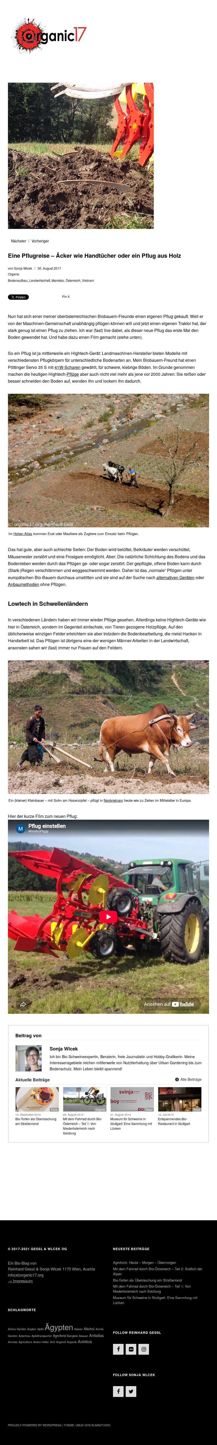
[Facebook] (118, 1349)
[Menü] (14, 7)
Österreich (73, 280)
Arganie (72, 1342)
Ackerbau (24, 1336)
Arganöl (61, 1342)
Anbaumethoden (23, 584)
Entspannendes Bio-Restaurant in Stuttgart (174, 1121)
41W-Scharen (67, 367)
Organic (13, 274)
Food (54, 1109)
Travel (148, 1109)
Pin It (65, 296)
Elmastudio (101, 1425)
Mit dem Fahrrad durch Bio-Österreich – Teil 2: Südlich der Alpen (157, 1271)
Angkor (31, 1329)
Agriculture (25, 1342)
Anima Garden (17, 1329)
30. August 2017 (49, 268)
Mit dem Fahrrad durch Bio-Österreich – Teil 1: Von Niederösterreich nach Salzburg (82, 1125)
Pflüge (73, 374)
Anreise (12, 1342)
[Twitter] (131, 1391)
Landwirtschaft (39, 280)
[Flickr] (131, 1349)
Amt (52, 1342)
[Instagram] (143, 1349)
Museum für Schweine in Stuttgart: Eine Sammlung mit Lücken (131, 1123)
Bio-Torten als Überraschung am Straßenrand (35, 1121)
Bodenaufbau (18, 280)
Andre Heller (41, 1342)
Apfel (40, 1329)
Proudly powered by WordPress (34, 1425)
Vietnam (88, 280)
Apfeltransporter (41, 1336)
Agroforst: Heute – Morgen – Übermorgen (144, 1262)
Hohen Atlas (22, 533)
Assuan (83, 1336)
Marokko (58, 280)
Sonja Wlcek (23, 268)
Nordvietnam (113, 800)
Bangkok (72, 1336)
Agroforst (59, 1335)
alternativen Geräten (175, 577)
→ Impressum (20, 1280)
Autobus (85, 1341)
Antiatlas (96, 1335)
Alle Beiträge (190, 1079)
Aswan (78, 1329)
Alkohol (89, 1328)
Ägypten (59, 1326)
